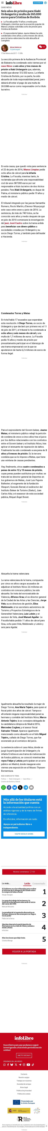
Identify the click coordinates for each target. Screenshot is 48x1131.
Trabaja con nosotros (24, 1081)
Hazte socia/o (24, 1055)
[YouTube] (28, 1065)
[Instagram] (24, 1065)
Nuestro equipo (24, 1077)
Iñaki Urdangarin (14, 779)
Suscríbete (38, 3)
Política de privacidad (24, 1091)
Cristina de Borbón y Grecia (10, 781)
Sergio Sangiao (7, 895)
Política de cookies (24, 1094)
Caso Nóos (26, 779)
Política (3, 779)
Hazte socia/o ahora (24, 834)
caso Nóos (6, 66)
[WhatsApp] (4, 1065)
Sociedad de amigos (24, 1084)
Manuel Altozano (8, 907)
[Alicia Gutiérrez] (4, 48)
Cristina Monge (7, 940)
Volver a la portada (24, 951)
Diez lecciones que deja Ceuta (13, 938)
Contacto (24, 1074)
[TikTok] (33, 1065)
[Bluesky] (11, 1065)
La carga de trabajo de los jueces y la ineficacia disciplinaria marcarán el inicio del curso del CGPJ (18, 902)
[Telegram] (20, 1065)
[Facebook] (8, 1065)
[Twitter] (16, 1065)
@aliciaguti (16, 49)
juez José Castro (13, 223)
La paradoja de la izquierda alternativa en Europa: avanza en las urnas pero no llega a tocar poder (19, 914)
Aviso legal (24, 1087)
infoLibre (5, 930)
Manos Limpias (31, 169)
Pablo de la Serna (8, 918)
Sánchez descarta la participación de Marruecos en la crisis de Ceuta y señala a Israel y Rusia (18, 926)
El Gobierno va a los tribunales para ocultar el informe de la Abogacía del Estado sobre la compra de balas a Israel (19, 890)
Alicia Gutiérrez (16, 47)
